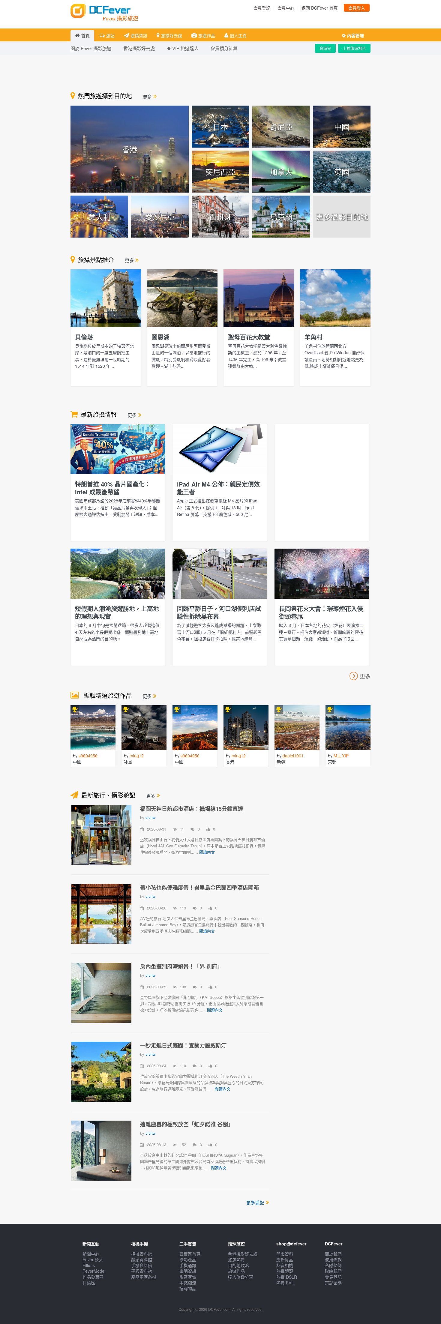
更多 (147, 96)
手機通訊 (187, 1265)
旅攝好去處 (171, 35)
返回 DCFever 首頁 (320, 8)
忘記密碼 (333, 1283)
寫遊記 (325, 48)
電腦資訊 (187, 1271)
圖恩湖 (161, 337)
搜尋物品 (187, 1288)
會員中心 (286, 8)
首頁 (85, 35)
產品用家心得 (143, 1277)
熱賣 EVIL (285, 1283)
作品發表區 (93, 1277)
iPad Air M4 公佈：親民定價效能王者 (218, 488)
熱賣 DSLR (286, 1277)
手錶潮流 (187, 1283)
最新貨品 (284, 1260)
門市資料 (284, 1254)
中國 (77, 762)
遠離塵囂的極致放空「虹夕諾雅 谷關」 (186, 1124)
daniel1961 (293, 756)
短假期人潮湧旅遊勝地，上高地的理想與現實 (117, 612)
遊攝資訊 (138, 35)
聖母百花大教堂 (249, 337)
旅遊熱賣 (236, 1260)
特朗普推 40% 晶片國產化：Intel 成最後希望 (113, 488)
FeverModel (93, 1271)
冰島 (128, 762)
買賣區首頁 (189, 1254)
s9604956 (88, 756)
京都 (332, 762)
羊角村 (313, 337)
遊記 (110, 35)
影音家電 (187, 1277)
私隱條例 (333, 1265)
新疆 (281, 762)
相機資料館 (141, 1254)
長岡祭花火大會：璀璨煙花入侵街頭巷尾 (321, 612)
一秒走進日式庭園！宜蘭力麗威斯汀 (183, 1045)
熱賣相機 (284, 1265)
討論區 (88, 1283)
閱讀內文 (207, 852)
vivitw (150, 817)
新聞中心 (90, 1254)
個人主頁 (238, 35)
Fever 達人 (92, 1260)
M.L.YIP (341, 756)
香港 (230, 762)
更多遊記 (255, 1202)
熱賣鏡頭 (284, 1271)
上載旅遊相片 (354, 48)
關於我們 (333, 1254)
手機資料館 (141, 1265)
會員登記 (262, 8)
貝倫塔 (84, 337)
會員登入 (356, 8)
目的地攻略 (238, 1265)
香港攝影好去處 (242, 1254)
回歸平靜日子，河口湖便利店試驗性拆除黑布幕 (219, 612)
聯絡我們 (333, 1271)
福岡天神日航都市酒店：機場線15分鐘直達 (191, 809)
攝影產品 (187, 1260)
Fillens (88, 1265)
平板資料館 (141, 1271)
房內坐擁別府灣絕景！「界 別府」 (181, 966)
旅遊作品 (206, 35)
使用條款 (333, 1260)
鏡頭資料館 (141, 1260)
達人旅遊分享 (240, 1277)
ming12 (137, 756)
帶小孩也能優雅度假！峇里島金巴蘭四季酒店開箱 (199, 887)
